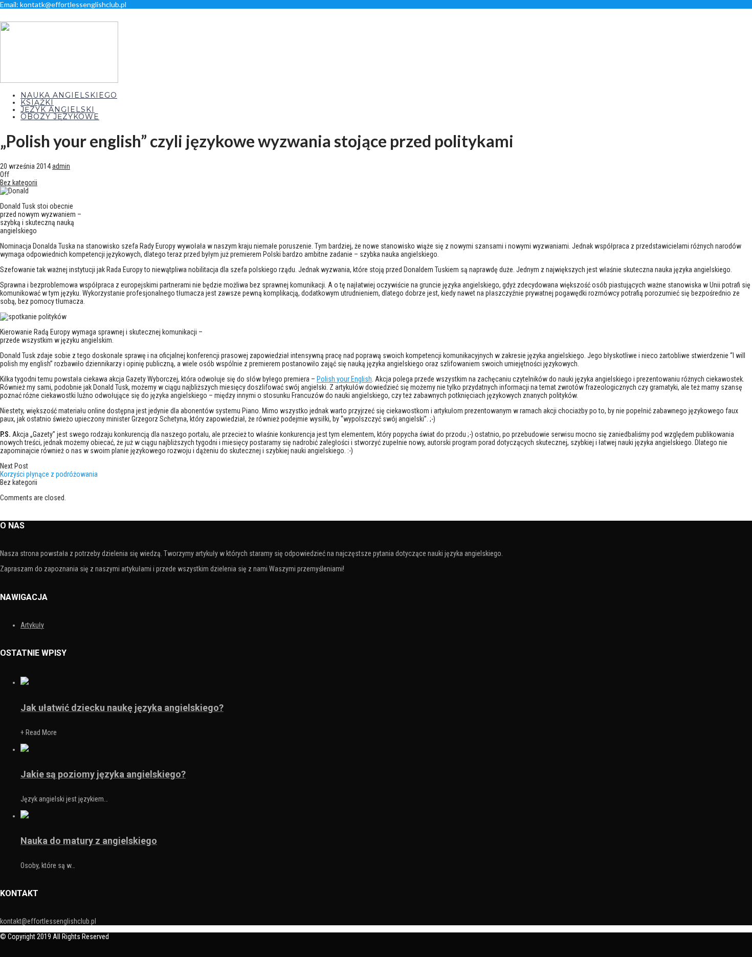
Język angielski (57, 109)
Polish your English (344, 379)
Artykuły (32, 625)
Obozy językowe (59, 116)
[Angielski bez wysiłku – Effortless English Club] (59, 80)
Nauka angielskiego (68, 95)
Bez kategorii (18, 183)
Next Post (49, 470)
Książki (37, 102)
